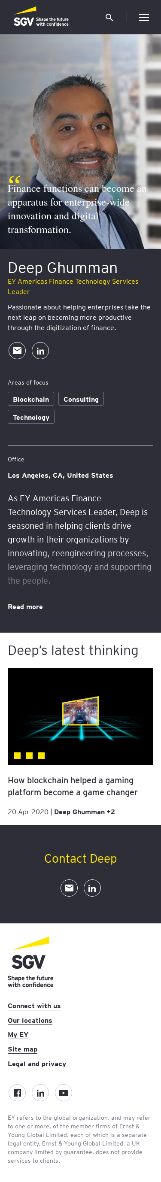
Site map (22, 1048)
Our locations (30, 1019)
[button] (109, 17)
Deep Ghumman (79, 811)
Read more (25, 606)
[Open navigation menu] (144, 17)
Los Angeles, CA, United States (60, 474)
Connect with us (34, 1005)
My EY (18, 1034)
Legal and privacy (37, 1063)
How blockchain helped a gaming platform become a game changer (73, 785)
